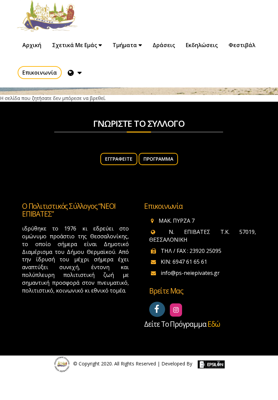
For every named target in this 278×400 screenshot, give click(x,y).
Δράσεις (164, 45)
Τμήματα (125, 45)
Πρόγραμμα (158, 159)
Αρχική (31, 45)
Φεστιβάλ (242, 45)
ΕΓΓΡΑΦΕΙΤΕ (119, 159)
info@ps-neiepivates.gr (190, 273)
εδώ (213, 324)
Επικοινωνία (39, 72)
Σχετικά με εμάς (74, 45)
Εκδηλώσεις (202, 45)
